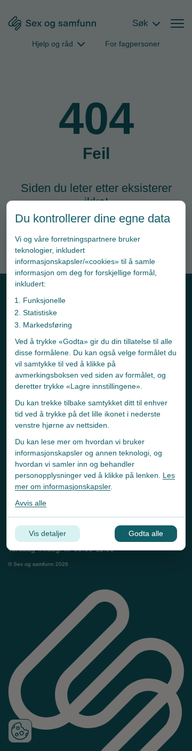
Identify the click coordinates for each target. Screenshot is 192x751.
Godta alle (146, 533)
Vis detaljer (47, 533)
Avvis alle (30, 503)
